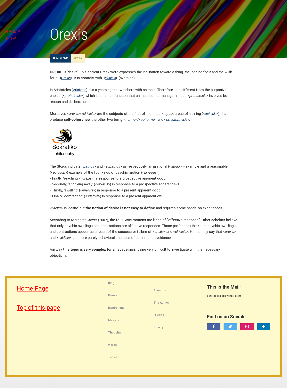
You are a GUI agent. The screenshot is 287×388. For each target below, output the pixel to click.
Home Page (32, 288)
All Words (61, 58)
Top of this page (38, 307)
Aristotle (79, 90)
